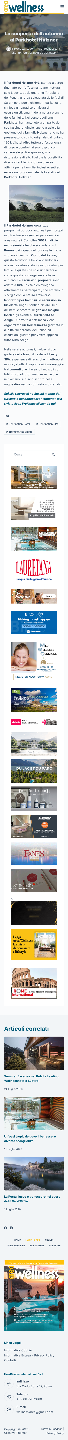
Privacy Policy (55, 1433)
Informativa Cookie (18, 1350)
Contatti (10, 1360)
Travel (49, 1240)
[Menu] (62, 6)
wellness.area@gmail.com (34, 1412)
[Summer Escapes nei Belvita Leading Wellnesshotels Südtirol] (34, 1053)
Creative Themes (15, 1433)
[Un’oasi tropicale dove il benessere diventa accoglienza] (34, 1113)
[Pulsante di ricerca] (53, 454)
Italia (52, 52)
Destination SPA (47, 423)
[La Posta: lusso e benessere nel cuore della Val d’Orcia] (34, 1173)
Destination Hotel (18, 423)
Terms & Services (51, 1428)
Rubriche (54, 1245)
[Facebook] (5, 1227)
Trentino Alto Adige (19, 431)
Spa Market (36, 1245)
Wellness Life (16, 1245)
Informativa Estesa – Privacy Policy (29, 1355)
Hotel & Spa (40, 52)
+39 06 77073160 (29, 1399)
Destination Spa (22, 52)
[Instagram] (11, 1227)
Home (17, 1240)
